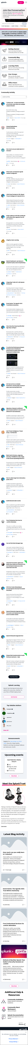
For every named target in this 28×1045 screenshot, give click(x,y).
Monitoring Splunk (9, 511)
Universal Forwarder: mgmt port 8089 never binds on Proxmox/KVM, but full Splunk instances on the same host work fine (15, 565)
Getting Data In (18, 138)
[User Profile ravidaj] (3, 173)
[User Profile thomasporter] (3, 588)
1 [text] (8, 275)
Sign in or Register (17, 13)
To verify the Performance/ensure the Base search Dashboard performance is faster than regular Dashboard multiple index (15, 350)
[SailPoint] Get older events (13, 500)
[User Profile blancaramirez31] (3, 283)
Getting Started (13, 49)
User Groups (12, 74)
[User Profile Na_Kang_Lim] (3, 544)
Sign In (20, 2)
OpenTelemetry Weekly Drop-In (14, 760)
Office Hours (12, 83)
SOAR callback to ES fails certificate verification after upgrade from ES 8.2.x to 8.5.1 (15, 217)
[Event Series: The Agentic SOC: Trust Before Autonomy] (14, 880)
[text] (7, 120)
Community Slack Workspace (14, 1008)
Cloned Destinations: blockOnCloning (11, 127)
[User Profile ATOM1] (3, 636)
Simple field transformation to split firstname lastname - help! (15, 656)
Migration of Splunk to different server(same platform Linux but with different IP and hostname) (15, 410)
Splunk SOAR (17, 117)
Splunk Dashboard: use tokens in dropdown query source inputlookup (15, 261)
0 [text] (8, 120)
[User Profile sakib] (3, 456)
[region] (14, 1037)
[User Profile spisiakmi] (3, 262)
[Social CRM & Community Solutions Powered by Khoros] (22, 1024)
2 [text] (8, 536)
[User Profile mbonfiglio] (3, 304)
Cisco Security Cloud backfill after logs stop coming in (15, 326)
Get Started (14, 697)
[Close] (26, 1032)
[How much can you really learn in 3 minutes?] (14, 843)
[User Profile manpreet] (3, 385)
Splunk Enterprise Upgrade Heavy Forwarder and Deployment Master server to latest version (15, 613)
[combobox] (14, 23)
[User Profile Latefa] (3, 195)
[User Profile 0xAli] (3, 432)
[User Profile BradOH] (3, 656)
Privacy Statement (13, 1038)
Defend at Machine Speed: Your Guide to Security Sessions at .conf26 (14, 962)
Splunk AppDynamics (21, 397)
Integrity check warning (12, 240)
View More (14, 776)
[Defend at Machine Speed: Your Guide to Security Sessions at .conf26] (14, 951)
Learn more (4, 826)
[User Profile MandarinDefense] (3, 501)
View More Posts (14, 676)
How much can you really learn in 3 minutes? (15, 149)
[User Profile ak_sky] (3, 127)
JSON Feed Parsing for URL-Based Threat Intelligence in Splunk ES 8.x (15, 195)
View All (5, 730)
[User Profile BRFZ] (3, 241)
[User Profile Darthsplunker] (3, 327)
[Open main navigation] (26, 2)
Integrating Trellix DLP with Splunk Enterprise (15, 283)
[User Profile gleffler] (3, 150)
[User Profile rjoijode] (3, 348)
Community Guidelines (15, 999)
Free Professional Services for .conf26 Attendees (14, 521)
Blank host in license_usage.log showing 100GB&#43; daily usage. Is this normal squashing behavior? (15, 456)
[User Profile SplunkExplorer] (3, 564)
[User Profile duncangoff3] (3, 521)
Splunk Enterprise (21, 183)
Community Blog (14, 57)
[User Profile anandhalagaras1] (3, 612)
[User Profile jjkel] (3, 103)
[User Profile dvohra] (3, 409)
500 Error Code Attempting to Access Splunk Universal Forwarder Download (15, 588)
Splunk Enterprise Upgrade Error (14, 635)
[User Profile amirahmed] (3, 479)
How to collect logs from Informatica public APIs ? (15, 478)
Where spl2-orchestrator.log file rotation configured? (14, 172)
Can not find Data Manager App (14, 543)
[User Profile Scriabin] (3, 216)
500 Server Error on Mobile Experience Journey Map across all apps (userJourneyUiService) (15, 385)
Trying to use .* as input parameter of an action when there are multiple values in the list (15, 104)
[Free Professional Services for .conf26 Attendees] (14, 915)
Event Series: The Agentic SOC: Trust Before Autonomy (14, 304)
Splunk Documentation (16, 1015)
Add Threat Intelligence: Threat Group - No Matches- (14, 431)
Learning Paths (13, 66)
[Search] (24, 23)
